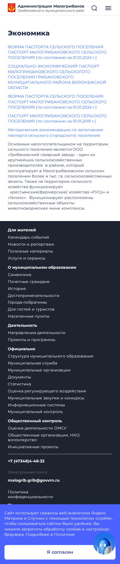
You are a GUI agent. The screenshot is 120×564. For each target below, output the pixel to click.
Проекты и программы (31, 339)
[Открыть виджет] (104, 543)
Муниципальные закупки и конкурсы (46, 397)
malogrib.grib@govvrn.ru (34, 480)
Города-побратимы (27, 302)
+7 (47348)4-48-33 (26, 461)
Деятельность (22, 325)
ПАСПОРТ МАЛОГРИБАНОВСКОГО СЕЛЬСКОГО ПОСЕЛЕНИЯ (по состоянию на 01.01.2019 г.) (57, 118)
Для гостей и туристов (31, 309)
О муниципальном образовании (42, 267)
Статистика (19, 384)
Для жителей (22, 230)
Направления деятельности (37, 332)
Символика (19, 274)
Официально (21, 349)
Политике (64, 534)
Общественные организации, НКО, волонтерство (44, 437)
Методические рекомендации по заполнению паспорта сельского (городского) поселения (55, 132)
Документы (19, 377)
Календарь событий (28, 237)
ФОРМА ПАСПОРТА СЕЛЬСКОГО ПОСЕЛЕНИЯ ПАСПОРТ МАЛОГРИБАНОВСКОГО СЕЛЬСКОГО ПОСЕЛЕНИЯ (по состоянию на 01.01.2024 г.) (57, 52)
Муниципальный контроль (35, 411)
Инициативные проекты (33, 446)
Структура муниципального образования (50, 356)
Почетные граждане (29, 281)
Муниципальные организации (39, 370)
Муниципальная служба (32, 363)
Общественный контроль (35, 421)
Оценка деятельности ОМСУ (37, 428)
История (17, 288)
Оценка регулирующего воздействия (47, 390)
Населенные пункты (28, 316)
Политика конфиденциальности (30, 494)
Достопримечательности (33, 295)
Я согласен (60, 552)
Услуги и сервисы (26, 258)
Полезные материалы (30, 251)
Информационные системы (36, 404)
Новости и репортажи (31, 244)
